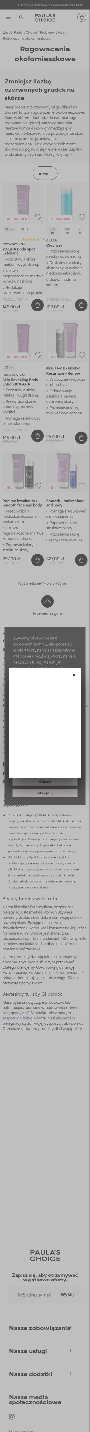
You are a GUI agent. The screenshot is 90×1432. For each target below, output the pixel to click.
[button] (74, 674)
